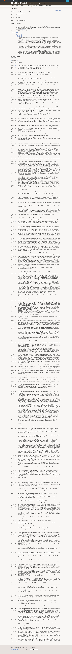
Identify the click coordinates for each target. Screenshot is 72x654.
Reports (17, 5)
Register (27, 649)
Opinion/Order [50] (19, 35)
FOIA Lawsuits (35, 5)
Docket (17, 32)
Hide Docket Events (15, 641)
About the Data (41, 5)
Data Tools (22, 5)
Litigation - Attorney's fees (26, 29)
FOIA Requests (28, 5)
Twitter (10, 0)
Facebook (15, 0)
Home (13, 5)
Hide (17, 60)
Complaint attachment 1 (19, 33)
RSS (5, 0)
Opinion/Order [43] (19, 34)
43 (15, 221)
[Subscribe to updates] (58, 10)
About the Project (48, 5)
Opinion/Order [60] (19, 36)
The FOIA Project (19, 3)
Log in (27, 650)
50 (15, 259)
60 (15, 322)
